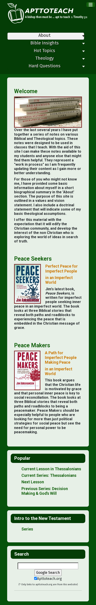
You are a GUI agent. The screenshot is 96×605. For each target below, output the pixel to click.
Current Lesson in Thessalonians (51, 469)
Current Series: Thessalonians (48, 475)
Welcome (26, 91)
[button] (46, 44)
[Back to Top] (88, 596)
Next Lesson (32, 482)
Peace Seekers (33, 258)
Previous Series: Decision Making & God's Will (44, 491)
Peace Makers (32, 345)
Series (27, 529)
